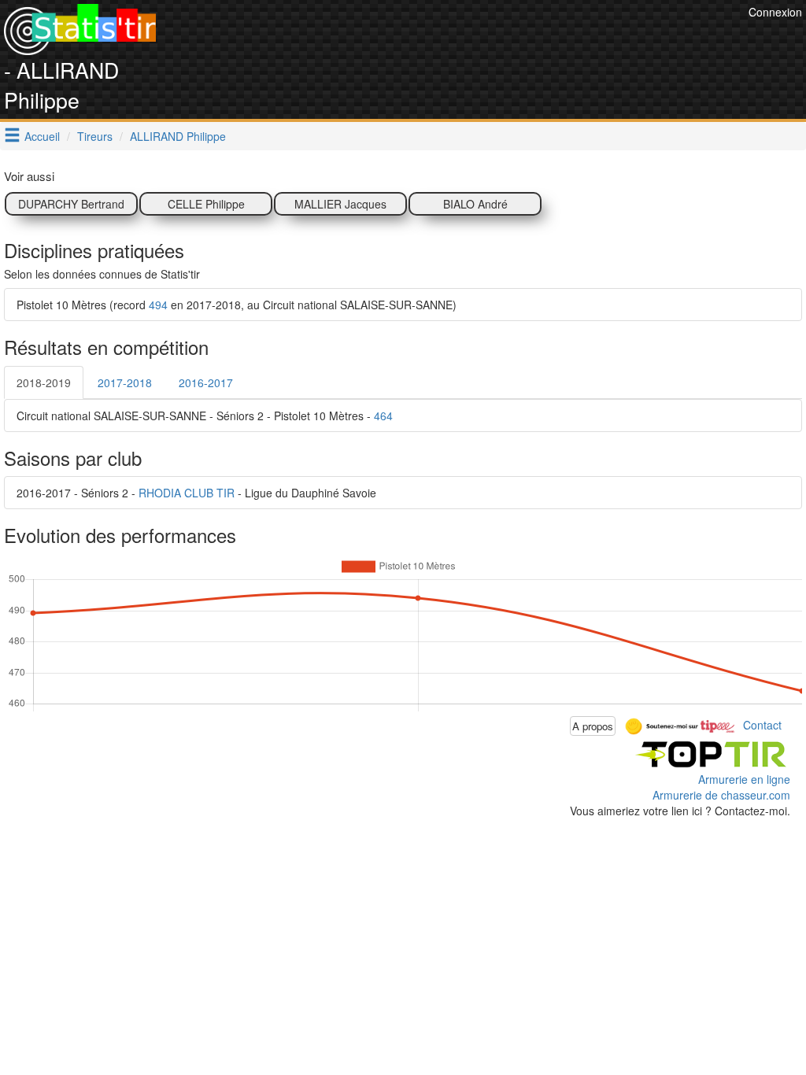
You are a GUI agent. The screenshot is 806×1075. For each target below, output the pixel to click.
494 (158, 304)
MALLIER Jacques (340, 204)
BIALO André (475, 204)
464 (383, 415)
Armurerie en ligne (744, 779)
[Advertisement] (458, 39)
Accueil (42, 136)
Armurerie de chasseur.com (721, 795)
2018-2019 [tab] (44, 382)
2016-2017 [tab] (206, 382)
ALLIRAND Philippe (178, 136)
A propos (592, 726)
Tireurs (95, 136)
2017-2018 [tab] (125, 382)
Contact (762, 724)
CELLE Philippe (206, 204)
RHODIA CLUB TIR (187, 493)
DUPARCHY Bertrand (71, 204)
